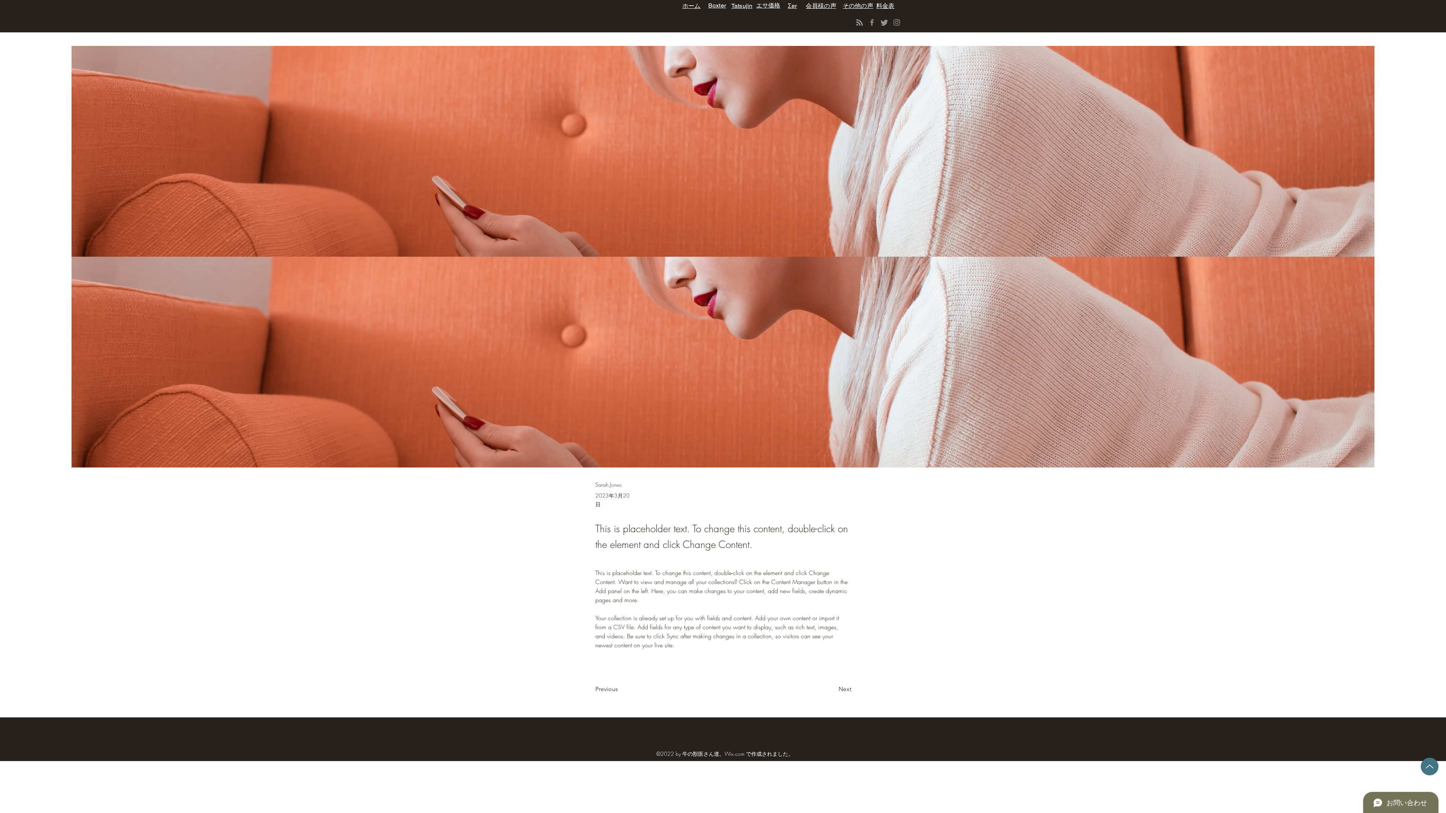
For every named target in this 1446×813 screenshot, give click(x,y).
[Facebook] (872, 22)
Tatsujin (741, 5)
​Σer (792, 5)
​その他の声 (858, 5)
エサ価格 (768, 5)
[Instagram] (896, 22)
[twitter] (884, 22)
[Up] (1429, 766)
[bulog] (859, 22)
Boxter (717, 5)
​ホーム (691, 5)
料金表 (885, 5)
